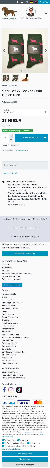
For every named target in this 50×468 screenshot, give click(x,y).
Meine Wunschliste (12, 145)
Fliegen (5, 311)
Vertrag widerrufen (12, 285)
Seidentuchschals (10, 343)
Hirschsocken (8, 326)
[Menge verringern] (11, 140)
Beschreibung (10, 165)
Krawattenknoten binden (12, 375)
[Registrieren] (22, 2)
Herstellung (7, 267)
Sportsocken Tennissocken (14, 352)
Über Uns (6, 265)
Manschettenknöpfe (10, 334)
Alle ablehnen (25, 459)
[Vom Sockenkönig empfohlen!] (31, 12)
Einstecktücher (8, 305)
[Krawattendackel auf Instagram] (11, 390)
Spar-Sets (6, 349)
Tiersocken (7, 358)
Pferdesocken (8, 340)
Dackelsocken (8, 300)
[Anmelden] (18, 2)
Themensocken (9, 355)
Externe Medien (13, 446)
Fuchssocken (8, 314)
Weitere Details (11, 173)
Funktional (31, 446)
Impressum (27, 432)
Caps (4, 297)
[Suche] (27, 2)
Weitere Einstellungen (11, 449)
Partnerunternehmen (11, 276)
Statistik (25, 440)
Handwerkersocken (10, 323)
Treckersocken (8, 360)
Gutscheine (7, 320)
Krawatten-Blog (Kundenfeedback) (17, 273)
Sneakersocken (9, 346)
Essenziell (11, 440)
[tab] (25, 165)
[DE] (31, 2)
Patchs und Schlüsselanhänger (15, 337)
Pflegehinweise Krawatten (13, 378)
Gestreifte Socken (10, 317)
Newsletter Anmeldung (25, 253)
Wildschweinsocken (10, 363)
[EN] (36, 2)
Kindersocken (8, 329)
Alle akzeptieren (25, 453)
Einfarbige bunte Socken (13, 303)
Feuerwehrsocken (10, 308)
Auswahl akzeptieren (25, 465)
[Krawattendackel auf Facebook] (4, 390)
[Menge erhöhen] (11, 136)
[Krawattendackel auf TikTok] (19, 390)
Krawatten (6, 331)
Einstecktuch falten (10, 372)
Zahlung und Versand (11, 279)
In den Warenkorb (30, 138)
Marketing (36, 443)
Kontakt (5, 270)
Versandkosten (22, 150)
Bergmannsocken (10, 294)
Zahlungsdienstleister (16, 443)
